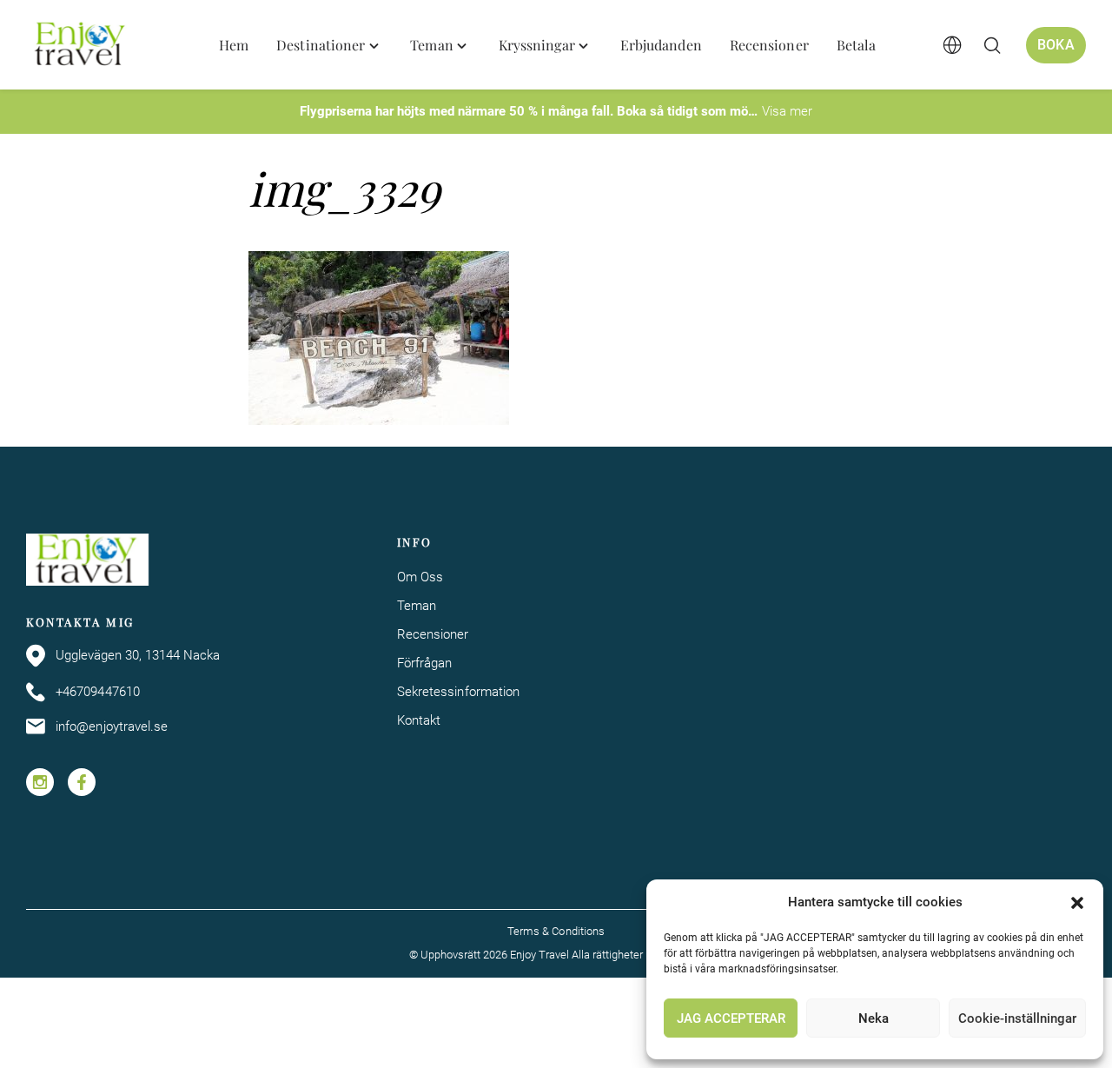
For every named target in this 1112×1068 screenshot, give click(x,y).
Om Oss (420, 577)
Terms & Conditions (556, 931)
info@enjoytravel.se (112, 726)
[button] (1077, 903)
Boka (1056, 44)
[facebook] (82, 782)
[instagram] (40, 782)
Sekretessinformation (458, 692)
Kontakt (419, 720)
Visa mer (787, 111)
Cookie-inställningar (1017, 1018)
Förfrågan (425, 663)
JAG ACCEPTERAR (731, 1018)
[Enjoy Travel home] (81, 45)
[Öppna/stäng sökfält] (992, 45)
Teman (416, 606)
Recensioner (433, 634)
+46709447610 (98, 692)
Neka (873, 1018)
